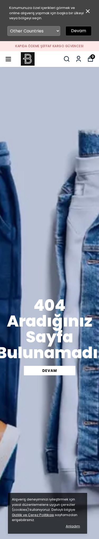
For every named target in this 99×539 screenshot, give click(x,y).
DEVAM (49, 370)
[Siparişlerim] (78, 59)
